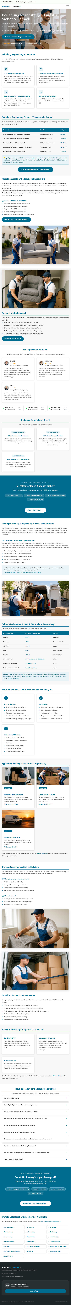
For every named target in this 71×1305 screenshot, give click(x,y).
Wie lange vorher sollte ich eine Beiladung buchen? (21, 1112)
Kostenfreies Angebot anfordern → (35, 1203)
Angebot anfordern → (35, 510)
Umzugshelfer (8, 1256)
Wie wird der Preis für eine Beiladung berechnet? (20, 1146)
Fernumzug (53, 1227)
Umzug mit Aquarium (33, 1246)
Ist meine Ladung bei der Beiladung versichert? (19, 1125)
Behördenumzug (9, 1227)
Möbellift (7, 1246)
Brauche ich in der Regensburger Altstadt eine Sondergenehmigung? (26, 1153)
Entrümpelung (31, 1241)
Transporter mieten (55, 1251)
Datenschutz (65, 1301)
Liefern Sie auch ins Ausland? (13, 1159)
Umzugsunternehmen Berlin (58, 1246)
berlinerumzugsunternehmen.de (51, 1222)
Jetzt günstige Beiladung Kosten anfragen (35, 169)
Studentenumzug (9, 1241)
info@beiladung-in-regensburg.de (25, 2)
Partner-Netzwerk (42, 854)
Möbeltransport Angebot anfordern (16, 219)
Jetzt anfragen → (35, 1291)
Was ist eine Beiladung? (11, 1098)
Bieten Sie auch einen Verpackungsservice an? (19, 1132)
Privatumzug (31, 1237)
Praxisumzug (8, 1237)
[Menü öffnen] (67, 6)
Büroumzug (30, 1227)
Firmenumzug (8, 1232)
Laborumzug (31, 1232)
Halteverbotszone (55, 1241)
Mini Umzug (53, 1232)
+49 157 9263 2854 (7, 2)
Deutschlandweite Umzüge (12, 1251)
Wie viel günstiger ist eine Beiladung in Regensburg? (21, 1105)
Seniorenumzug (54, 1237)
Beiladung (30, 1251)
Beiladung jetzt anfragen (12, 339)
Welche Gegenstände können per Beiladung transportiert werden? (25, 1118)
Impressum (59, 1301)
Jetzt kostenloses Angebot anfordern (18, 37)
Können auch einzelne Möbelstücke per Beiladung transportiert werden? (28, 1139)
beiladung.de (11, 6)
